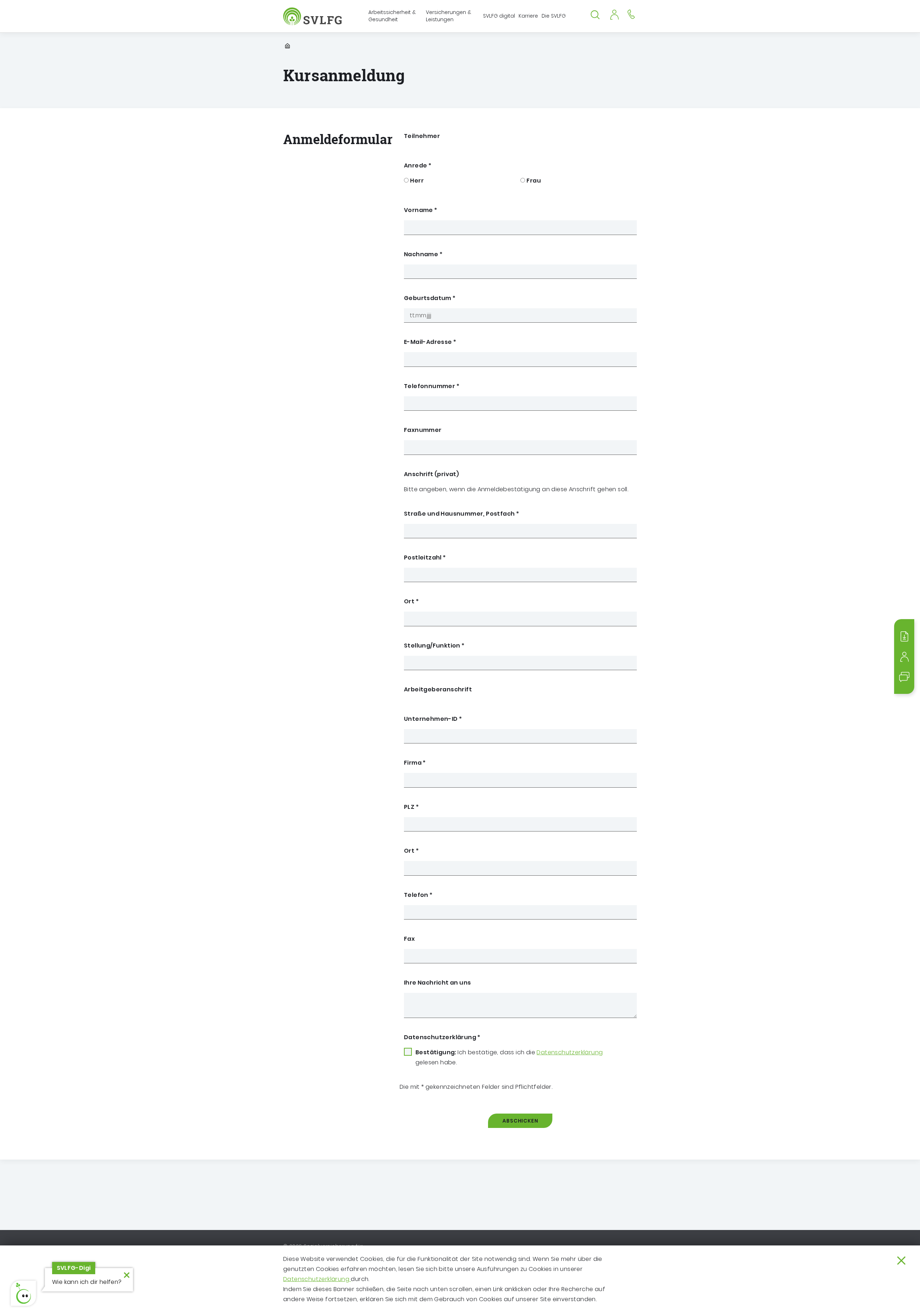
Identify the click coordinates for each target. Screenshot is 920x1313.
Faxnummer (423, 430)
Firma (415, 763)
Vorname (420, 210)
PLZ (411, 807)
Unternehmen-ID (433, 719)
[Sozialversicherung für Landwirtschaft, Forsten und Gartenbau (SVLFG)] (313, 16)
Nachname (423, 254)
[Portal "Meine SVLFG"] (614, 14)
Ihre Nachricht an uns (437, 982)
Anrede (417, 165)
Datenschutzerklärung (317, 1279)
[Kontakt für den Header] (631, 14)
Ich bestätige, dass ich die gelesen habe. (509, 1057)
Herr (417, 180)
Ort (411, 601)
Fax (409, 939)
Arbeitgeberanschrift (438, 689)
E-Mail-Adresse (430, 342)
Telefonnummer (431, 386)
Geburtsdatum (430, 298)
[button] (23, 1293)
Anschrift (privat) (431, 474)
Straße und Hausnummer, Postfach (461, 514)
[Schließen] (901, 1260)
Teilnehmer (422, 136)
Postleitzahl (425, 557)
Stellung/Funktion (434, 645)
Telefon (418, 895)
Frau (533, 180)
